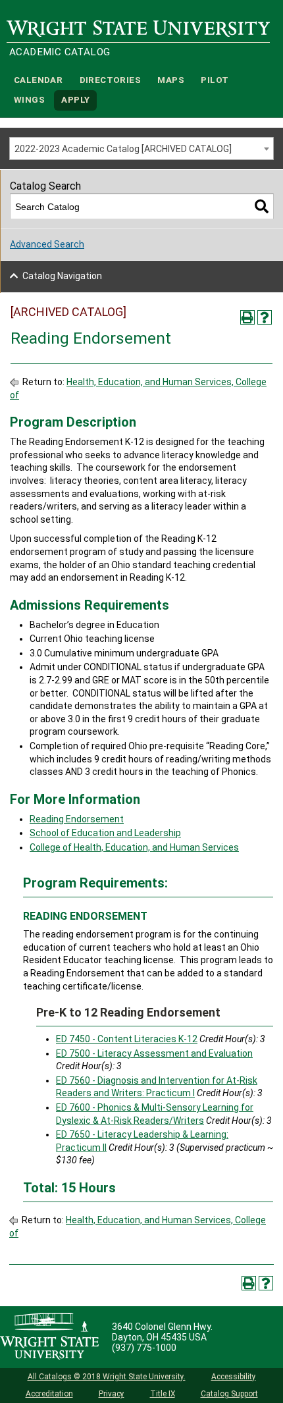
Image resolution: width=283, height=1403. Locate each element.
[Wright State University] (49, 1337)
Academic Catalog (59, 52)
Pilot (214, 80)
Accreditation (49, 1393)
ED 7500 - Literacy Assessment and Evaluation (154, 1053)
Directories (110, 80)
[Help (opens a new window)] (264, 317)
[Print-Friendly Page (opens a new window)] (247, 317)
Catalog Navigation (62, 276)
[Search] (261, 206)
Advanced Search (47, 244)
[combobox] (141, 148)
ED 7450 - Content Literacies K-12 (126, 1039)
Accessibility (233, 1376)
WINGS (29, 100)
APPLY (75, 100)
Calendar (38, 80)
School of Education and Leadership (105, 833)
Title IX (162, 1393)
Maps (170, 80)
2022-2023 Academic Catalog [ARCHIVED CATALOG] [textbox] (123, 149)
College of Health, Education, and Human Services (134, 847)
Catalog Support (229, 1393)
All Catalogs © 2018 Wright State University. (107, 1376)
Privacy (111, 1393)
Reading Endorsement (77, 819)
